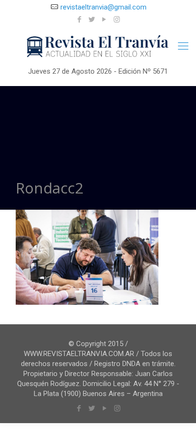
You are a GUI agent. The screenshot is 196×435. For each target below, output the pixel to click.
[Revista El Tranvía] (98, 47)
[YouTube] (104, 19)
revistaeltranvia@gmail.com (103, 7)
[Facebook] (80, 19)
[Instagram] (117, 19)
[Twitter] (92, 19)
